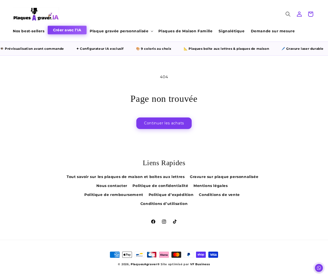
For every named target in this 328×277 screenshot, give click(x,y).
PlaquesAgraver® (145, 264)
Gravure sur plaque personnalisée (224, 176)
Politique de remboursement (113, 194)
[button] (121, 31)
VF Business (200, 264)
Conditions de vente (219, 194)
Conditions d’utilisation (164, 203)
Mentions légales (210, 185)
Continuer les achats (164, 123)
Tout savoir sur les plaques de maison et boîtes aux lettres (125, 176)
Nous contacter (111, 185)
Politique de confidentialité (160, 185)
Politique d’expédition (171, 194)
